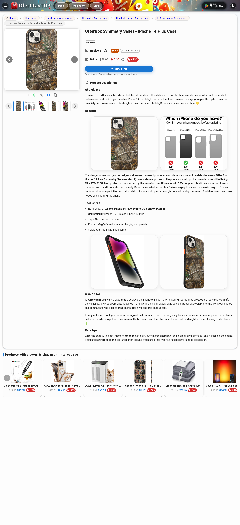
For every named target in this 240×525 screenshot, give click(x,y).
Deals (61, 5)
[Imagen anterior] (9, 59)
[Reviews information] (105, 50)
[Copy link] (55, 95)
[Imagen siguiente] (74, 59)
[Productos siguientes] (233, 378)
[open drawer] (5, 5)
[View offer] (42, 59)
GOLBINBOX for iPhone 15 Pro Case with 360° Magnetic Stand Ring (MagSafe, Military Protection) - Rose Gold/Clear (62, 385)
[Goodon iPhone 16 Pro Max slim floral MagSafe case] (143, 371)
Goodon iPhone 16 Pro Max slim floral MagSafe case (143, 385)
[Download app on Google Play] (214, 5)
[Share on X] (41, 95)
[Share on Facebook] (48, 95)
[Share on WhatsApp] (35, 95)
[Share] (28, 95)
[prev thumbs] (8, 106)
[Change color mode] (233, 6)
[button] (11, 18)
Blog (96, 5)
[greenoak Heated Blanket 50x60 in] (183, 371)
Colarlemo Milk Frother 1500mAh (22, 385)
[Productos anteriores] (7, 378)
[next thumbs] (75, 106)
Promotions (79, 5)
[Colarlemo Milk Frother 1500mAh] (22, 371)
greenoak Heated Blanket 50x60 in (183, 385)
